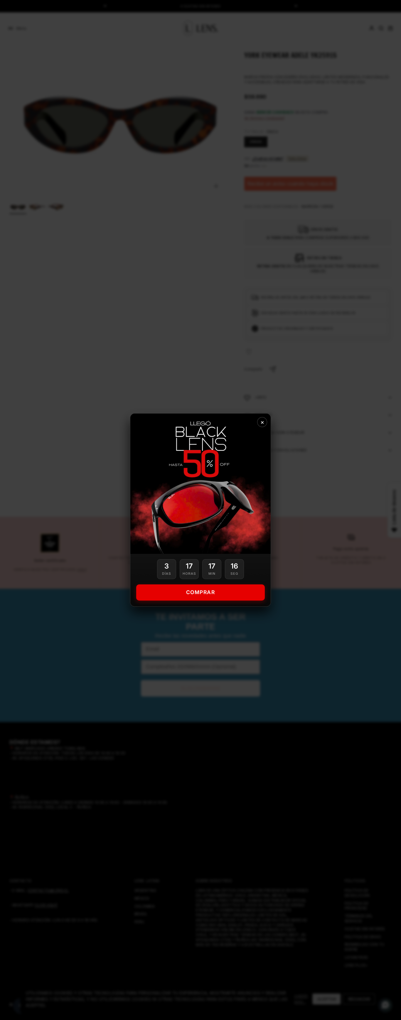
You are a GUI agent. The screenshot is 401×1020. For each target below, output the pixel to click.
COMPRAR (200, 592)
